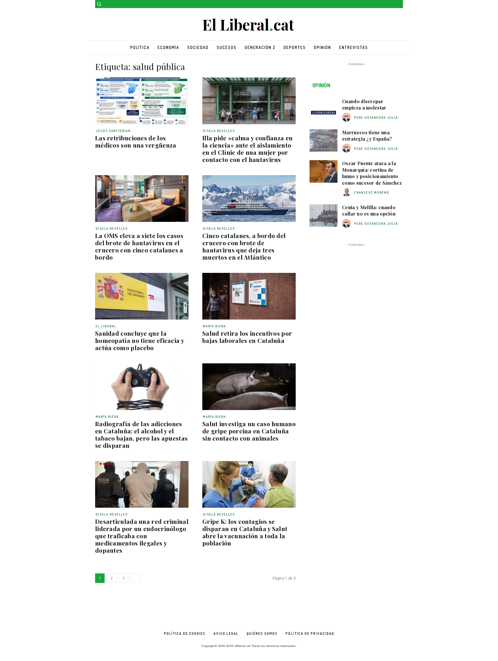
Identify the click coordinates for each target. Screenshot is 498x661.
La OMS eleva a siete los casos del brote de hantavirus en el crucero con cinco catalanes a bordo (139, 246)
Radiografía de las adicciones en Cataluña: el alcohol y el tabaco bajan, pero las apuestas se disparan (141, 434)
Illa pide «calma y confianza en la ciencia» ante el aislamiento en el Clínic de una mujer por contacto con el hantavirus (247, 148)
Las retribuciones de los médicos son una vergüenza (135, 141)
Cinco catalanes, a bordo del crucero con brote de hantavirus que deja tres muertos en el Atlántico (244, 246)
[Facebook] (391, 4)
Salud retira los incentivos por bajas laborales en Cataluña (247, 336)
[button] (99, 3)
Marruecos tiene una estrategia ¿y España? (367, 135)
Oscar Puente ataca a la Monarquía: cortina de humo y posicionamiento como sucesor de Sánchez (372, 173)
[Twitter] (399, 4)
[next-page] (135, 578)
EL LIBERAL (106, 326)
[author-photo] (347, 117)
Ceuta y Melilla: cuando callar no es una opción (369, 210)
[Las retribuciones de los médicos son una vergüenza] (141, 101)
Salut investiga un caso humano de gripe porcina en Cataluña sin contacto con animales (249, 431)
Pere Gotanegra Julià (376, 118)
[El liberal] (249, 25)
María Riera (214, 326)
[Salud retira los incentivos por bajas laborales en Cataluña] (249, 296)
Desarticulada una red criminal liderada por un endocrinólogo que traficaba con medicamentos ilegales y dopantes (141, 535)
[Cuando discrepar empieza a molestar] (323, 109)
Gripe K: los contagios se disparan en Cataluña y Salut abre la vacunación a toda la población (244, 532)
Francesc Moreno (371, 192)
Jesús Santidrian (113, 131)
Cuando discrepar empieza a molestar (364, 104)
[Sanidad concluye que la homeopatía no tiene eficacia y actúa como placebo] (141, 296)
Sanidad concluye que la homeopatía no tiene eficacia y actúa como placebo (139, 340)
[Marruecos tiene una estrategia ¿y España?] (323, 140)
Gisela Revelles (219, 131)
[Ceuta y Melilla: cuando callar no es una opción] (323, 215)
